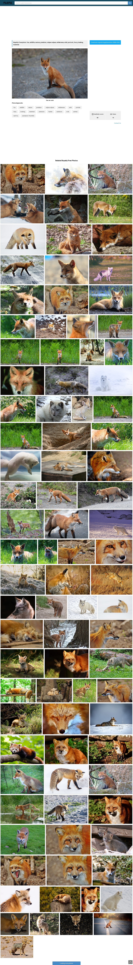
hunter (50, 111)
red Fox (16, 116)
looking (22, 111)
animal (75, 111)
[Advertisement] (66, 23)
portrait (78, 107)
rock (67, 111)
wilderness (61, 107)
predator (39, 107)
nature (30, 107)
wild (70, 107)
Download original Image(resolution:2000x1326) (105, 42)
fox (14, 107)
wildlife (22, 107)
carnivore (41, 111)
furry (15, 111)
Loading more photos (66, 963)
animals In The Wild (28, 116)
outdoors (59, 111)
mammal (31, 111)
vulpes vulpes (50, 107)
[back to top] (130, 962)
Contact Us (117, 123)
